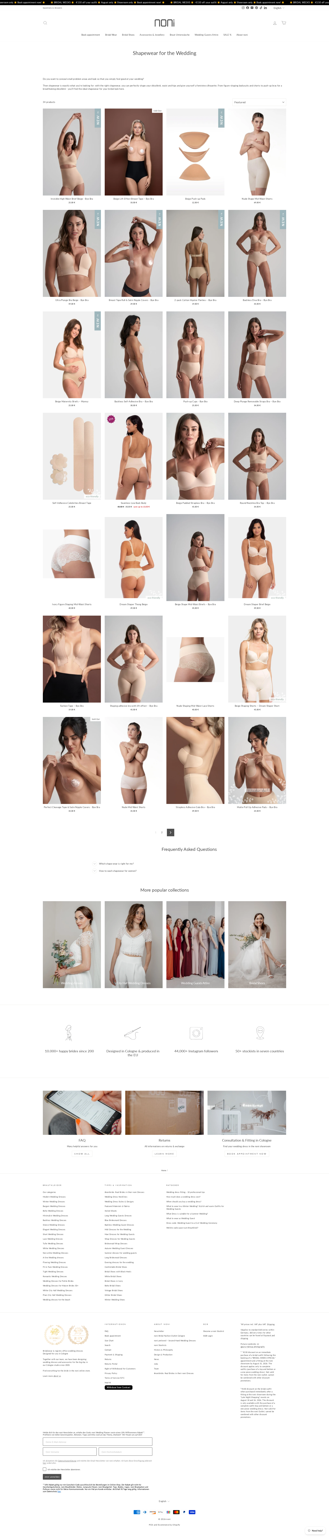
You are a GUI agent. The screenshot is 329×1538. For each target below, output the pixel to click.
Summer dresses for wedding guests (121, 1253)
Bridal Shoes (128, 34)
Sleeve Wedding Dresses (54, 1225)
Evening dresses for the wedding (119, 1262)
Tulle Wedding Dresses (53, 1243)
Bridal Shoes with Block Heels (118, 1271)
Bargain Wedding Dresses (54, 1206)
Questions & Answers (52, 8)
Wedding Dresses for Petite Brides (58, 1281)
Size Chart (109, 1340)
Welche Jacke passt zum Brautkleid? (182, 1228)
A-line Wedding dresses (53, 1257)
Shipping (271, 1324)
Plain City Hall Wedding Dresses (57, 1295)
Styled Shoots (111, 1211)
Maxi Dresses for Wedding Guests (120, 1234)
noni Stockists (160, 1345)
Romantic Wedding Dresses (55, 1276)
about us (57, 1376)
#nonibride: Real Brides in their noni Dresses (124, 1192)
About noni (242, 34)
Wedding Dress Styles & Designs (119, 1201)
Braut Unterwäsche (180, 34)
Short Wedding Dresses (53, 1234)
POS (151, 1524)
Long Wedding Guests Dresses (118, 1215)
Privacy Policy (111, 1373)
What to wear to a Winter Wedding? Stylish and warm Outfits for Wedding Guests (195, 1207)
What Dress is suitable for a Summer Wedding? (187, 1214)
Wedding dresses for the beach (56, 1300)
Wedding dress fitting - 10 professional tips (185, 1192)
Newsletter (159, 1331)
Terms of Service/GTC (115, 1378)
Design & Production (163, 1354)
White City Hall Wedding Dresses (57, 1290)
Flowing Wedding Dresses (54, 1262)
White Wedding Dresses (53, 1248)
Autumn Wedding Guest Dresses (119, 1248)
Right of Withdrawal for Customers (120, 1368)
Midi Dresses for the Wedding (118, 1229)
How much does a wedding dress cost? (183, 1197)
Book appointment (90, 34)
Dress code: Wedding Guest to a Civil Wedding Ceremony (191, 1223)
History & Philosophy (163, 1350)
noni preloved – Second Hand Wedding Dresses (175, 1340)
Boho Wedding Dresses (53, 1211)
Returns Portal (111, 1364)
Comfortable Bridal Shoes (116, 1267)
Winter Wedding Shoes (115, 1300)
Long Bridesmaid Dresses (116, 1257)
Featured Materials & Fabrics (117, 1206)
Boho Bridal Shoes (113, 1285)
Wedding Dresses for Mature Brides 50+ (60, 1285)
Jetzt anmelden (52, 1477)
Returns (108, 1359)
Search (108, 1345)
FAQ (106, 1331)
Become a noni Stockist (213, 1331)
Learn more (164, 1153)
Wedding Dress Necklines (116, 1197)
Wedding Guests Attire (206, 34)
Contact (108, 1350)
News (156, 1359)
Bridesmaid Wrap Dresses (116, 1243)
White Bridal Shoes (113, 1276)
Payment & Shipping (114, 1354)
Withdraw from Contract (118, 1387)
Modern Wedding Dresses (54, 1197)
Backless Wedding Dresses (54, 1220)
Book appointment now (247, 1153)
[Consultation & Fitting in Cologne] (247, 1113)
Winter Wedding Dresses (54, 1201)
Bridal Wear (111, 34)
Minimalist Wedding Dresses (55, 1215)
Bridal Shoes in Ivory (114, 1281)
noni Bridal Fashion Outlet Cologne (169, 1336)
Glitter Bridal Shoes (113, 1295)
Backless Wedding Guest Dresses (119, 1225)
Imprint (108, 1382)
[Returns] (164, 1113)
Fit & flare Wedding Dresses (55, 1267)
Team (156, 1368)
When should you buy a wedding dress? (184, 1201)
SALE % (227, 34)
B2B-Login (208, 1336)
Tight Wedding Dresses (53, 1271)
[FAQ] (82, 1113)
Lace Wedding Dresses (53, 1239)
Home (163, 1170)
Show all (82, 1153)
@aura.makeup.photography (253, 1347)
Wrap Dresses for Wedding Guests (120, 1239)
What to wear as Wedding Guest (180, 1218)
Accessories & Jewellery (152, 34)
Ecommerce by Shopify (169, 1524)
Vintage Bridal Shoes (114, 1290)
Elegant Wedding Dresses (54, 1229)
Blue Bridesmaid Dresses (116, 1220)
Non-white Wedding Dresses (55, 1253)
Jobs (156, 1364)
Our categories (49, 1192)
